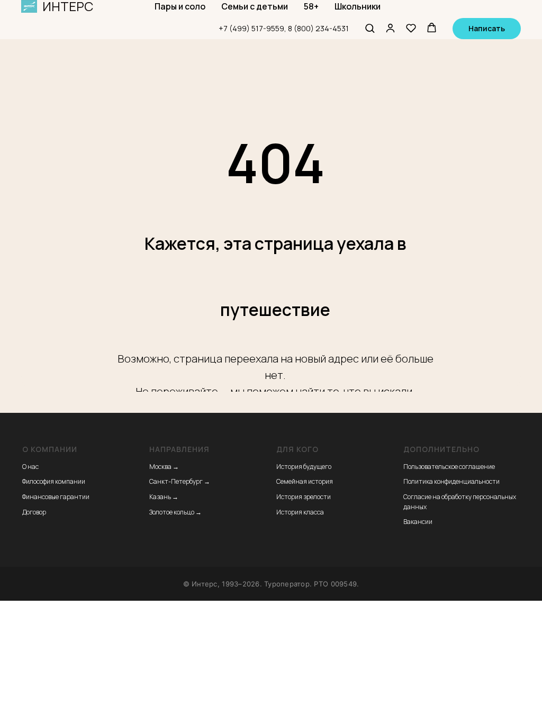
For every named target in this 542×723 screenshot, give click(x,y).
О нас (30, 466)
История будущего (303, 466)
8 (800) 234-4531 (318, 28)
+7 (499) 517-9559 (251, 28)
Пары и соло (180, 6)
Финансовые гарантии (55, 496)
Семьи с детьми (254, 6)
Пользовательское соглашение (449, 466)
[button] (370, 28)
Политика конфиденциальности (451, 481)
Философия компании (53, 481)
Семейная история (304, 481)
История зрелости (303, 496)
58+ (311, 6)
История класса (300, 512)
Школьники (358, 6)
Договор (34, 512)
